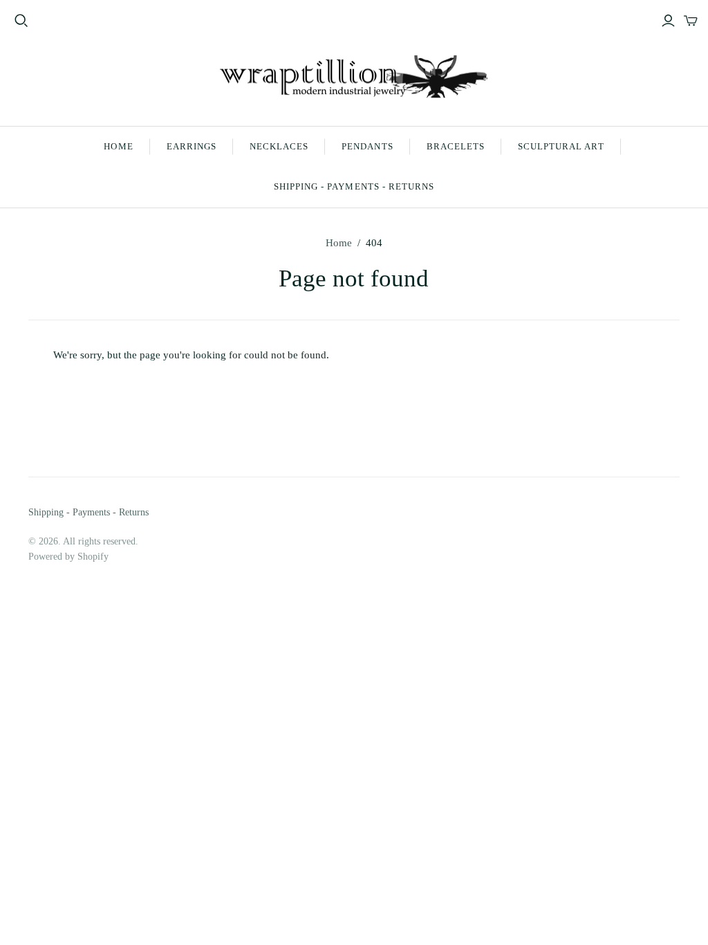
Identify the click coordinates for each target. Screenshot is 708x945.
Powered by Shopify (68, 556)
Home (118, 146)
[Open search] (21, 21)
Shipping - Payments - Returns (354, 186)
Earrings (191, 146)
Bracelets (456, 146)
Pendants (367, 146)
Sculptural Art (561, 146)
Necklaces (279, 146)
